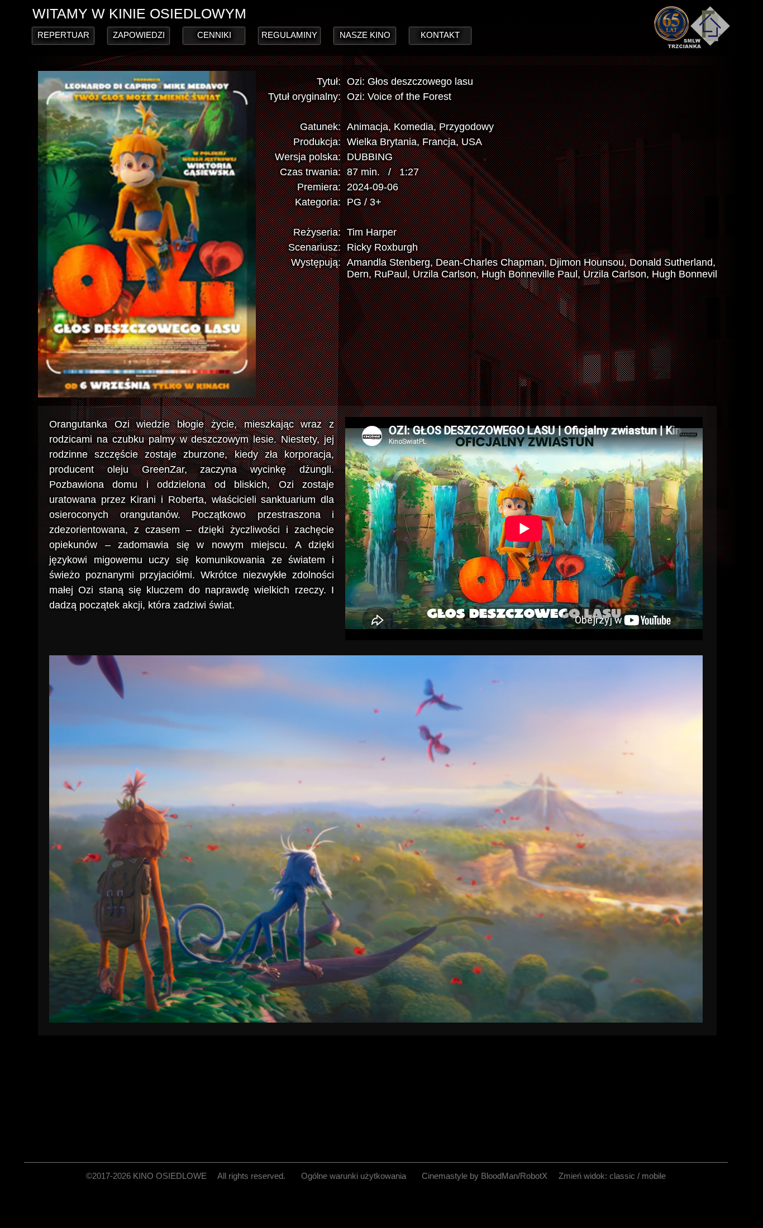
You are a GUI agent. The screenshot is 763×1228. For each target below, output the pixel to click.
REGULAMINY (289, 35)
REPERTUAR (63, 35)
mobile (654, 1176)
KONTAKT (440, 35)
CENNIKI (214, 35)
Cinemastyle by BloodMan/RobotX (484, 1176)
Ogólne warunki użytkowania (353, 1176)
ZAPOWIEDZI (139, 35)
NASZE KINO (365, 35)
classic (622, 1176)
